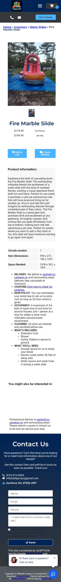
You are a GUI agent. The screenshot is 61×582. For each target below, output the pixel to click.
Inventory (20, 27)
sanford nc (49, 274)
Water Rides (38, 27)
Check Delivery (45, 153)
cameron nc (21, 277)
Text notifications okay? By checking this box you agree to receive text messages (27, 532)
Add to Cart (18, 153)
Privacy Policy (34, 553)
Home (7, 27)
